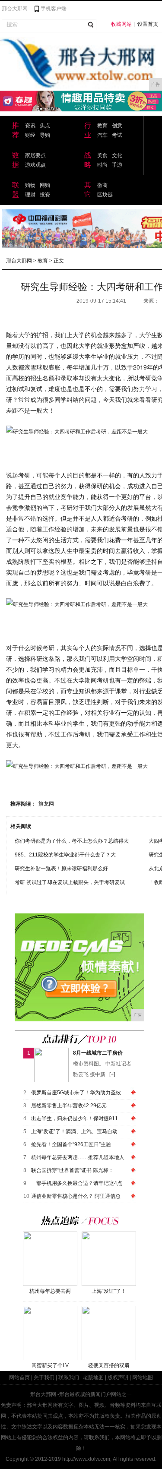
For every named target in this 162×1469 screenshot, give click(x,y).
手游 (117, 165)
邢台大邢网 (15, 9)
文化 (117, 155)
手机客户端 (54, 9)
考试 (117, 135)
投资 (45, 195)
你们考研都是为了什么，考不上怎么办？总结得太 (72, 841)
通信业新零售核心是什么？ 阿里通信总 (76, 1196)
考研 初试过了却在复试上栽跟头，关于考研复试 (70, 882)
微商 (102, 185)
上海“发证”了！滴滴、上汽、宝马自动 (74, 1131)
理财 (30, 195)
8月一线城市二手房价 (98, 1053)
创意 (117, 126)
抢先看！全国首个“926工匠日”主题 (71, 1144)
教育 (102, 126)
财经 (30, 135)
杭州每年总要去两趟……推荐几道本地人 (77, 1157)
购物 (30, 185)
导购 (45, 135)
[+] (112, 1074)
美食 (102, 155)
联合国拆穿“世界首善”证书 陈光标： (72, 1170)
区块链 (105, 195)
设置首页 (147, 24)
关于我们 (44, 1377)
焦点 (45, 126)
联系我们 (68, 1377)
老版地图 (93, 1377)
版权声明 (118, 1377)
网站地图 (142, 1377)
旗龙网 (46, 804)
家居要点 (35, 155)
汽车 (102, 135)
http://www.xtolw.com (86, 1459)
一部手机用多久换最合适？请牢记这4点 (76, 1183)
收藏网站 (121, 24)
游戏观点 (35, 165)
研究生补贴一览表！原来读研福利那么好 (61, 869)
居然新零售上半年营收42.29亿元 (69, 1106)
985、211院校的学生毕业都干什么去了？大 (65, 855)
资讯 (30, 126)
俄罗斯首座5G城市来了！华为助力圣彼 (76, 1093)
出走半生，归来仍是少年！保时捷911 (74, 1118)
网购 (45, 185)
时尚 (102, 165)
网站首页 (19, 1377)
